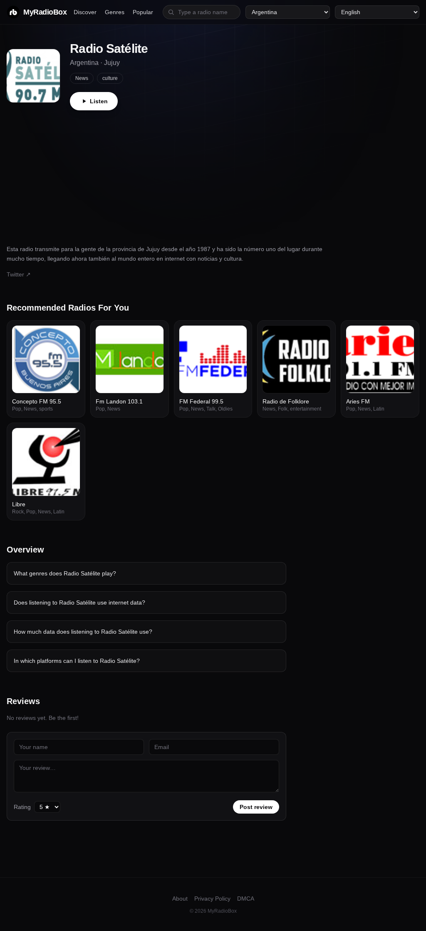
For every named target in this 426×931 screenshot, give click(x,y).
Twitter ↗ (19, 274)
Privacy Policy (212, 898)
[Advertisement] (213, 173)
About (180, 898)
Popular (143, 12)
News (81, 78)
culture (110, 78)
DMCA (245, 898)
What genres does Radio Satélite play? (65, 573)
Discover (85, 12)
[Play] (69, 336)
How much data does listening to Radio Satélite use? (83, 631)
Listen (99, 101)
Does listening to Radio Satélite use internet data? (79, 602)
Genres (114, 12)
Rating (22, 807)
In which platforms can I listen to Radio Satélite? (77, 660)
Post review (256, 807)
